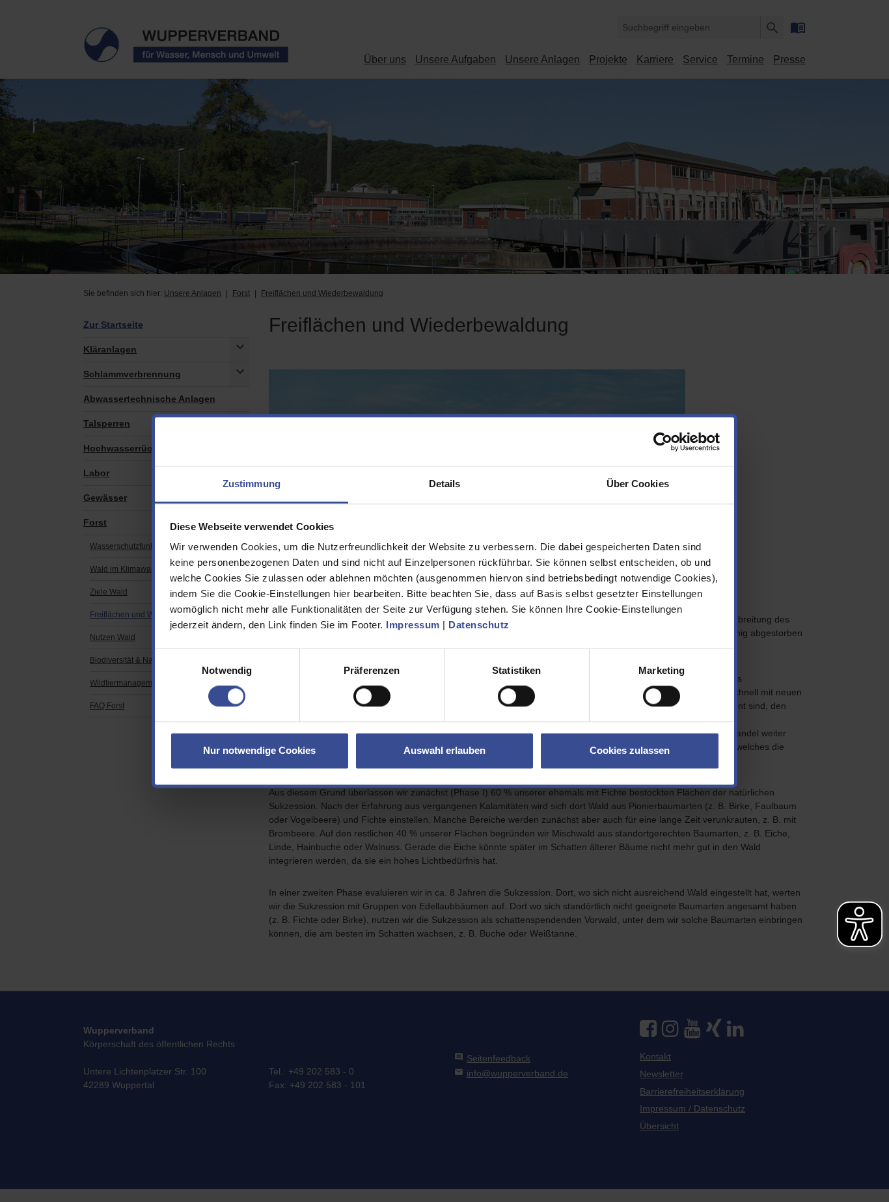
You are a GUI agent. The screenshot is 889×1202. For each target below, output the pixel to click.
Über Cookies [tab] (638, 483)
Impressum (413, 624)
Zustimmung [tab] (251, 483)
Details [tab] (445, 483)
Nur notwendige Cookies (259, 750)
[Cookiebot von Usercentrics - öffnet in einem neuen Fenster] (663, 441)
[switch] (371, 696)
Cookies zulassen (630, 750)
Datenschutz (479, 624)
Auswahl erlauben (444, 750)
